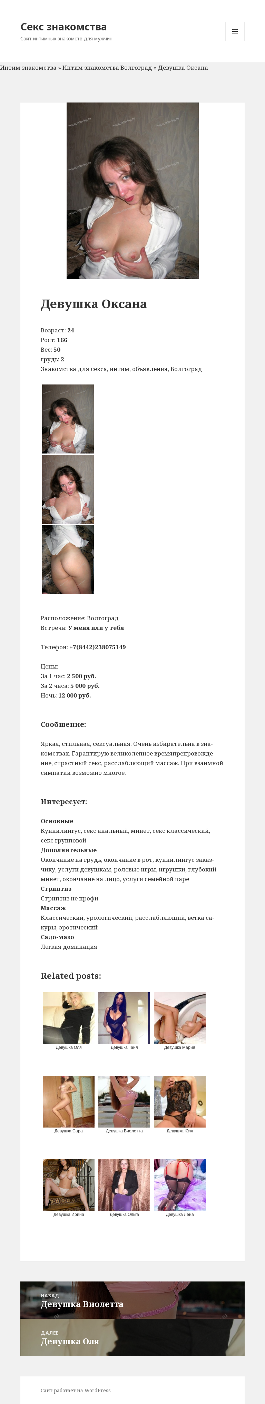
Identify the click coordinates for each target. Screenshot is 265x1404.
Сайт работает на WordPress (76, 1390)
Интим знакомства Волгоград (107, 67)
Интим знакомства (28, 67)
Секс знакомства (63, 26)
